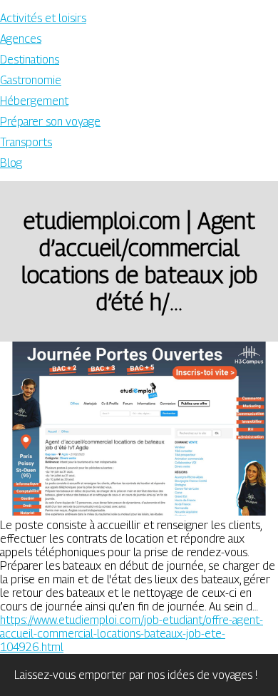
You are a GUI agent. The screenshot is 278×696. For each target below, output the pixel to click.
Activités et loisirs (43, 18)
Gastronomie (30, 80)
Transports (26, 142)
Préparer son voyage (50, 121)
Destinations (29, 59)
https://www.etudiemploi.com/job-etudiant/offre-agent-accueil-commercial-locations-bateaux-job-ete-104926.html (131, 633)
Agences (20, 39)
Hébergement (34, 101)
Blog (11, 163)
